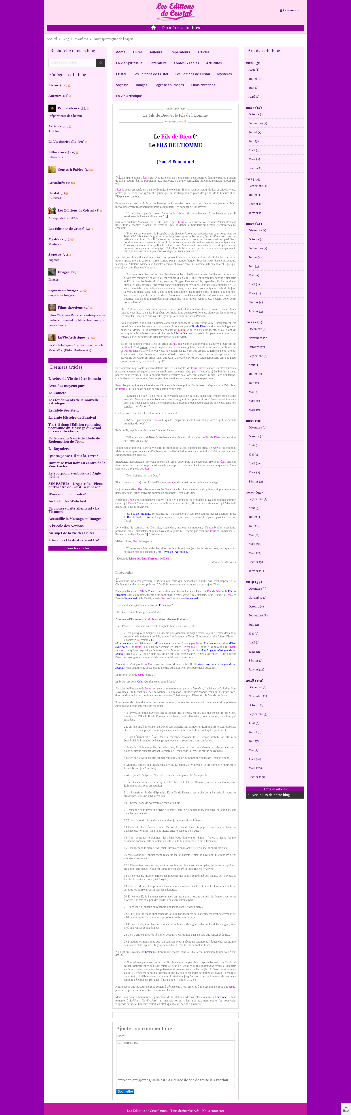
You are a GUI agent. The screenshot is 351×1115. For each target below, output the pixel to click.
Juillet (255, 78)
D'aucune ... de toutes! (67, 494)
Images (141, 85)
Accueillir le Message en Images (74, 519)
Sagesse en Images (169, 85)
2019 (254, 582)
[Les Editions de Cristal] (175, 12)
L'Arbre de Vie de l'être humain (74, 378)
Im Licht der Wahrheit (67, 501)
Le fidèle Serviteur (63, 410)
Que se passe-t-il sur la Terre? (73, 456)
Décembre (257, 230)
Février (256, 168)
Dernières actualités (180, 28)
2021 (253, 421)
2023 (254, 224)
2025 (254, 107)
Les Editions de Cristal (150, 74)
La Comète (57, 393)
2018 (254, 680)
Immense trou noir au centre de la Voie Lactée (76, 464)
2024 (253, 179)
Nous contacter (213, 1111)
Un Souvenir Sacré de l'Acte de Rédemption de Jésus (74, 439)
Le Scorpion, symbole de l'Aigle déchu (74, 474)
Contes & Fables (186, 63)
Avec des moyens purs (66, 386)
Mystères (224, 74)
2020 (254, 492)
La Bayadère (58, 449)
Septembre (258, 123)
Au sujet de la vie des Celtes (71, 533)
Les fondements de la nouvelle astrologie (73, 401)
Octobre (256, 114)
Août (254, 69)
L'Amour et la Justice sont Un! (73, 540)
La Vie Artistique (129, 96)
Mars (254, 159)
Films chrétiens (203, 85)
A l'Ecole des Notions (66, 526)
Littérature (158, 63)
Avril (254, 96)
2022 (254, 322)
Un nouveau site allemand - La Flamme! (73, 510)
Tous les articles (77, 360)
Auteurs (156, 52)
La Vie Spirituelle (129, 63)
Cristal (121, 74)
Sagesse (122, 85)
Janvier (256, 213)
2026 (253, 63)
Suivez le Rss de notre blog (269, 795)
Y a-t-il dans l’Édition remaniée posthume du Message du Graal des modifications (74, 428)
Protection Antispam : (172, 1080)
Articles (203, 52)
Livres (137, 52)
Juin (253, 87)
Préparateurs (179, 52)
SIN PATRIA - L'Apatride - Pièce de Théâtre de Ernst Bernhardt (75, 485)
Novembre (258, 338)
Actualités (214, 63)
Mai (254, 275)
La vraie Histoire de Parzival (72, 417)
